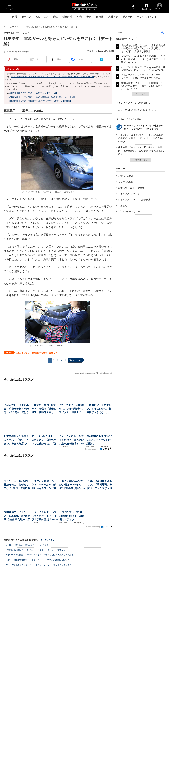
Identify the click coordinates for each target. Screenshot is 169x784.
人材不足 (113, 16)
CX (38, 16)
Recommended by (92, 449)
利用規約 (122, 205)
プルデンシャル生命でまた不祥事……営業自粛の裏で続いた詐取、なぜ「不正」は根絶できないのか (143, 59)
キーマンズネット (48, 540)
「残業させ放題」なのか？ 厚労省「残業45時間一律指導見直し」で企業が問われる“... (44, 409)
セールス (27, 16)
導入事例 (128, 16)
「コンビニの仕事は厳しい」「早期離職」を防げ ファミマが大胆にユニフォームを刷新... (99, 485)
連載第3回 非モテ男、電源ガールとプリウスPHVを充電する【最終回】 (40, 101)
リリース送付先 (125, 181)
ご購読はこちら (141, 160)
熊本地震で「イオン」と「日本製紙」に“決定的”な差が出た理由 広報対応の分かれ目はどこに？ (143, 86)
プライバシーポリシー (129, 211)
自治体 (99, 16)
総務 (55, 16)
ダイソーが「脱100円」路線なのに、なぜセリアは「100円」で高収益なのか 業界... (17, 485)
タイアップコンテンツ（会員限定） (135, 199)
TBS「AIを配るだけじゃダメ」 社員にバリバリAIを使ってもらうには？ (38, 565)
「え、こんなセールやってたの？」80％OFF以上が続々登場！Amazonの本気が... (71, 440)
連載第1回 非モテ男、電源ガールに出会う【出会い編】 (33, 93)
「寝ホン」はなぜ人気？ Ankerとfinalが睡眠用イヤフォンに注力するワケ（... (44, 485)
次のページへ (75, 360)
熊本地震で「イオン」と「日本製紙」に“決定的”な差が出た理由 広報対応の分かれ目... (17, 516)
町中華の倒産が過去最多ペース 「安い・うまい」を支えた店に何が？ (16, 440)
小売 (79, 16)
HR (46, 16)
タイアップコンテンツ (129, 193)
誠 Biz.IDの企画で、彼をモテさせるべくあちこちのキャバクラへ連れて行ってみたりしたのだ (52, 76)
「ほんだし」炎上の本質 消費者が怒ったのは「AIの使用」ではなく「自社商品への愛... (16, 409)
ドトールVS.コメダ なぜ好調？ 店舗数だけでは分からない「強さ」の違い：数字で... (44, 440)
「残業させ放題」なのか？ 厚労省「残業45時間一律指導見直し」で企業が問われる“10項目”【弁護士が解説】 (143, 48)
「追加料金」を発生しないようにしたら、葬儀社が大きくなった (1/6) (98, 409)
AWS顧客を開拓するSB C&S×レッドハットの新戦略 (99, 440)
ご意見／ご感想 (125, 176)
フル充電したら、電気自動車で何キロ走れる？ (36, 353)
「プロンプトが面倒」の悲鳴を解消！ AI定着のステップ (71, 516)
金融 (88, 16)
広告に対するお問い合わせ (131, 187)
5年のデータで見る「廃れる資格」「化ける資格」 (28, 545)
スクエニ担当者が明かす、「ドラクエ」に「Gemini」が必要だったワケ (37, 560)
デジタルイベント (147, 16)
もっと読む (141, 94)
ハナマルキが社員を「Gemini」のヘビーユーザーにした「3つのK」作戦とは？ (41, 555)
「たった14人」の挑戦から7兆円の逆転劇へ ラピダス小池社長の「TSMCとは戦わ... (71, 409)
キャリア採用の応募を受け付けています (137, 110)
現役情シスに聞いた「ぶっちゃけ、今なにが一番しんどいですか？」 (36, 550)
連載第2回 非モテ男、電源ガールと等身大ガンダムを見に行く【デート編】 (42, 97)
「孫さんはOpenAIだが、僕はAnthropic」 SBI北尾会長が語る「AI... (72, 485)
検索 (162, 32)
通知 (39, 59)
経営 (14, 16)
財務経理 (67, 16)
